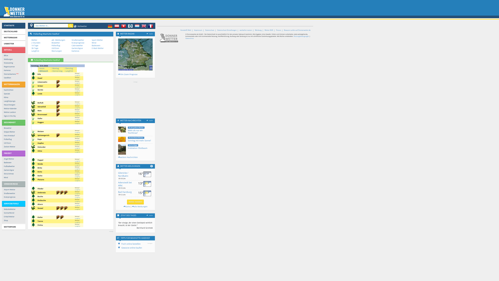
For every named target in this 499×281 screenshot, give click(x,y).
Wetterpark (10, 227)
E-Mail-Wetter (9, 216)
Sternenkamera (11, 74)
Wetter (34, 40)
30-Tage (34, 48)
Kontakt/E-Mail (185, 30)
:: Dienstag (68, 68)
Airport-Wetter (9, 189)
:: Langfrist (68, 71)
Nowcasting (8, 63)
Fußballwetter (9, 166)
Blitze (6, 55)
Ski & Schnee (9, 174)
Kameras (7, 70)
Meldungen (8, 59)
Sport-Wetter (97, 40)
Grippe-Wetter (9, 132)
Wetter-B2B (269, 30)
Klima (6, 97)
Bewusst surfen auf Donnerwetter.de (297, 30)
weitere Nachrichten (129, 157)
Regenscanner (9, 66)
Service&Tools (11, 203)
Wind (6, 177)
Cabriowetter (77, 45)
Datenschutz (209, 30)
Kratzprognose (9, 197)
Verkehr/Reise (11, 184)
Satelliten (7, 77)
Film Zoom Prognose (128, 74)
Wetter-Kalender (10, 108)
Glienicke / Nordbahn (123, 174)
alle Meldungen (140, 206)
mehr (151, 34)
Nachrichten (8, 90)
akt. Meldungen (58, 40)
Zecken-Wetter (9, 146)
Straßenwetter (9, 193)
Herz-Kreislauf (9, 135)
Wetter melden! (135, 201)
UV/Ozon (7, 143)
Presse (278, 30)
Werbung (258, 30)
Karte (127, 206)
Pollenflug (8, 139)
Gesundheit (10, 122)
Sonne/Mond (9, 213)
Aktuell (8, 50)
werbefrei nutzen (246, 30)
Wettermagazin (12, 84)
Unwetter (9, 43)
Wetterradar (10, 37)
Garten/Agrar (9, 170)
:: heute (41, 68)
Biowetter (7, 128)
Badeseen (7, 162)
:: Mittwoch (43, 71)
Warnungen (57, 51)
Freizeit (8, 153)
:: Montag (55, 68)
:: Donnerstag (57, 71)
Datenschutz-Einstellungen (227, 30)
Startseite (9, 25)
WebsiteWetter (9, 209)
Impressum (198, 30)
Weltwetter (82, 26)
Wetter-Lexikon (10, 112)
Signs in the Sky (10, 116)
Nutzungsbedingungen (301, 36)
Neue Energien (9, 105)
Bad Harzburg (125, 192)
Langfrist (35, 51)
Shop (6, 220)
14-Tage (34, 45)
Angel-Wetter (9, 159)
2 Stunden (35, 42)
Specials (7, 93)
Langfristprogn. (10, 101)
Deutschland (10, 31)
